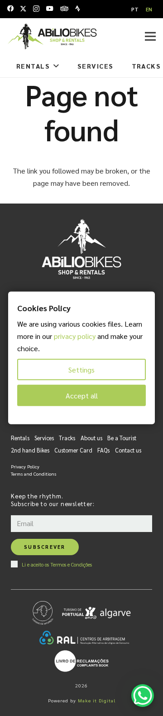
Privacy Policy (25, 466)
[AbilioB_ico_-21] (52, 36)
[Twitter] (23, 8)
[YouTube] (49, 8)
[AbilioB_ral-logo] (84, 637)
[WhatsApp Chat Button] (142, 695)
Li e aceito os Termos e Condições (57, 564)
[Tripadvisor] (64, 8)
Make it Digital (96, 700)
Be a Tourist (121, 438)
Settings (81, 369)
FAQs (103, 450)
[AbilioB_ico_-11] (81, 661)
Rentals (20, 438)
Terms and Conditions (33, 474)
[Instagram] (36, 9)
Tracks (67, 438)
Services (44, 438)
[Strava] (77, 8)
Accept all (82, 395)
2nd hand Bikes (30, 450)
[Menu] (150, 36)
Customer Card (73, 450)
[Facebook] (10, 8)
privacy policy (75, 336)
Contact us (128, 450)
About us (91, 438)
